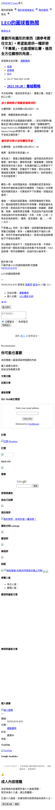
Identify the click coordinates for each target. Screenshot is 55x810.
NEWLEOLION (9, 268)
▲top (3, 301)
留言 (35, 284)
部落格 (10, 70)
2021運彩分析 (26, 296)
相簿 (9, 67)
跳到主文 (6, 31)
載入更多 (6, 307)
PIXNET (13, 766)
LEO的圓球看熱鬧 (20, 22)
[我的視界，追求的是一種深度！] (18, 519)
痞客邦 (28, 284)
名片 (9, 74)
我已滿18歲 (7, 804)
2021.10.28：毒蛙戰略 (23, 86)
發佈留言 (6, 325)
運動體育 (25, 61)
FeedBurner (33, 424)
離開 (17, 804)
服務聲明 (32, 769)
